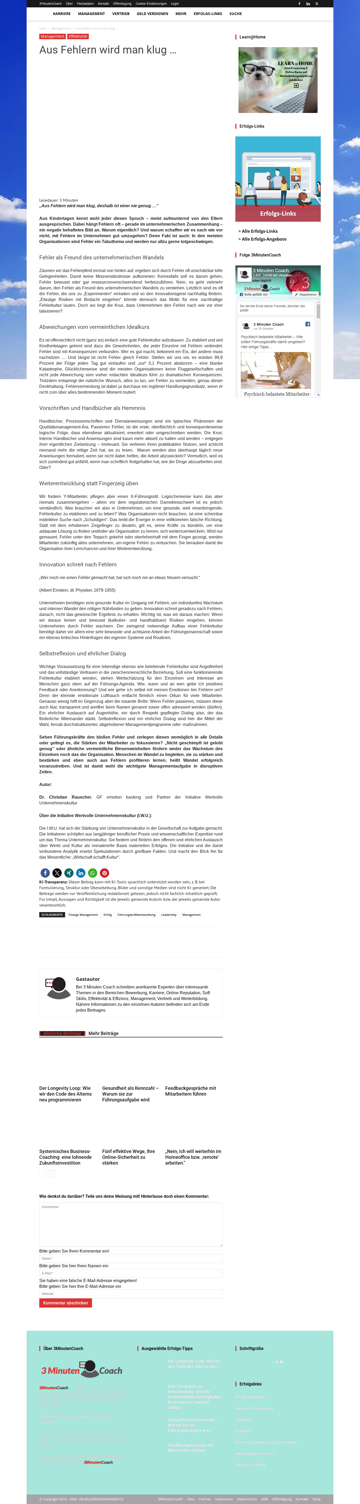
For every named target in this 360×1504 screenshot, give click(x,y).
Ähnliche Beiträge (62, 1033)
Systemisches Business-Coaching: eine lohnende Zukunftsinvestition (65, 1157)
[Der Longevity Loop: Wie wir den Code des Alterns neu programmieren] (68, 1064)
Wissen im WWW (250, 1465)
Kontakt (103, 3)
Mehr (181, 13)
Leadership (169, 915)
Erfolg (108, 915)
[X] (317, 4)
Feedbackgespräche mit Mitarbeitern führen (190, 1091)
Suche (236, 13)
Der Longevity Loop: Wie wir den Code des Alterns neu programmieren (65, 1093)
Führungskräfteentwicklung (136, 915)
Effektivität (78, 36)
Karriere (62, 13)
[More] (81, 946)
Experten (243, 1431)
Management (91, 13)
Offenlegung (122, 3)
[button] (45, 873)
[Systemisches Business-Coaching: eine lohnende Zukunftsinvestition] (68, 1127)
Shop (317, 1499)
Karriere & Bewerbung (254, 1408)
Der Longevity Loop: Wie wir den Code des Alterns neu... (194, 1364)
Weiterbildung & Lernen (255, 1453)
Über (69, 3)
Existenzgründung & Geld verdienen (266, 1442)
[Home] (44, 13)
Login (175, 3)
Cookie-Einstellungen (151, 3)
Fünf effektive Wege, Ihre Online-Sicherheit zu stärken (128, 1157)
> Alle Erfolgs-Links (258, 231)
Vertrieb (120, 13)
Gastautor (88, 979)
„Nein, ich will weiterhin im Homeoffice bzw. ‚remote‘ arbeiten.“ (193, 1157)
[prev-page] (42, 1174)
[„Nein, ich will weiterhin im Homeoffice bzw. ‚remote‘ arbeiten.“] (194, 1127)
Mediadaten (85, 3)
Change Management (83, 915)
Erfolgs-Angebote (250, 1397)
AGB (264, 1499)
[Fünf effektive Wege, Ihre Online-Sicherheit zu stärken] (131, 1127)
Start (42, 28)
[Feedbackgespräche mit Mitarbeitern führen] (194, 1064)
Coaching (243, 1419)
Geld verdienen (152, 13)
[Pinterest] (69, 946)
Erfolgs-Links (208, 13)
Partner (205, 1499)
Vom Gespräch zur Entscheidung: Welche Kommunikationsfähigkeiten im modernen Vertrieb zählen (194, 1397)
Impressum (224, 1499)
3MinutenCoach (50, 3)
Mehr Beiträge (104, 1033)
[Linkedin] (308, 4)
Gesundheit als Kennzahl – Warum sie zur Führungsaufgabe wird (130, 1093)
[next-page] (51, 1174)
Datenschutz (247, 1499)
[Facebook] (299, 4)
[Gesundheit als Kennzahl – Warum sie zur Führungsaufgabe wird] (131, 1064)
